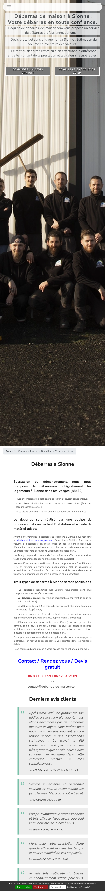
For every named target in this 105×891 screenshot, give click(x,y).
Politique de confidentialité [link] (78, 887)
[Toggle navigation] (8, 7)
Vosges (59, 451)
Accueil (9, 451)
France (33, 451)
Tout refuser (40, 887)
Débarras (22, 451)
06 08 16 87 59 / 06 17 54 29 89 (52, 676)
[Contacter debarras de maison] (52, 686)
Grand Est (46, 451)
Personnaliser (58, 887)
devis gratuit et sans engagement (35, 540)
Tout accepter (23, 887)
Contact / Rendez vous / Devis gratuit (52, 664)
